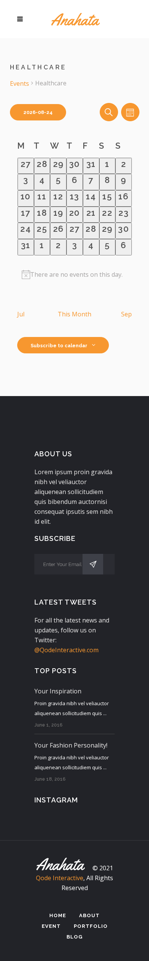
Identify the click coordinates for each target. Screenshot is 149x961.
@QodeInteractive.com (66, 650)
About (89, 915)
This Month (74, 314)
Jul (20, 314)
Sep (126, 314)
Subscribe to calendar (59, 345)
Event (51, 926)
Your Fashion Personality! (70, 745)
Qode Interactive (59, 878)
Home (57, 915)
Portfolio (91, 926)
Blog (74, 937)
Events (19, 83)
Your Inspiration (57, 691)
